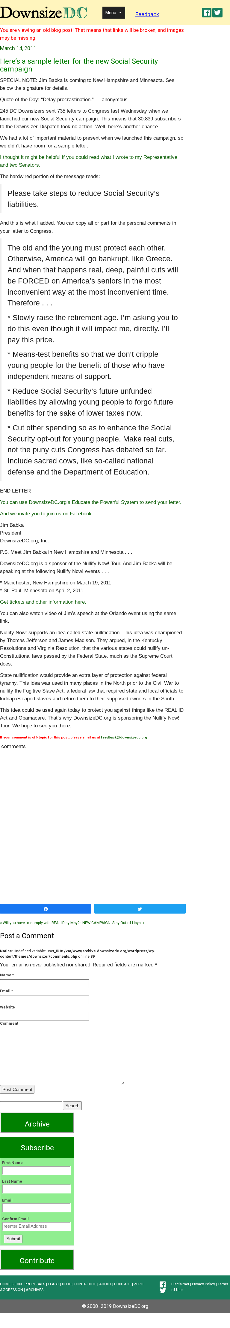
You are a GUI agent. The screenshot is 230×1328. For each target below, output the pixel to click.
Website (7, 1007)
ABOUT (105, 1284)
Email (5, 991)
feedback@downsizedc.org (124, 737)
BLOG (67, 1284)
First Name (12, 1162)
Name (5, 975)
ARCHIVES (34, 1289)
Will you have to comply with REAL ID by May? (39, 922)
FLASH (53, 1284)
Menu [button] (110, 12)
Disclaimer (180, 1284)
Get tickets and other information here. (43, 602)
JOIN (17, 1284)
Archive (37, 1124)
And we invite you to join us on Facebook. (46, 514)
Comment (9, 1023)
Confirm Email (15, 1219)
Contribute (37, 1260)
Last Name (12, 1181)
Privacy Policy (203, 1284)
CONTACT (122, 1284)
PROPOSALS (35, 1284)
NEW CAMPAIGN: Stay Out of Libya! (113, 922)
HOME (5, 1284)
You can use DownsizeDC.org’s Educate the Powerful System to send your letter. (90, 502)
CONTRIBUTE (85, 1284)
